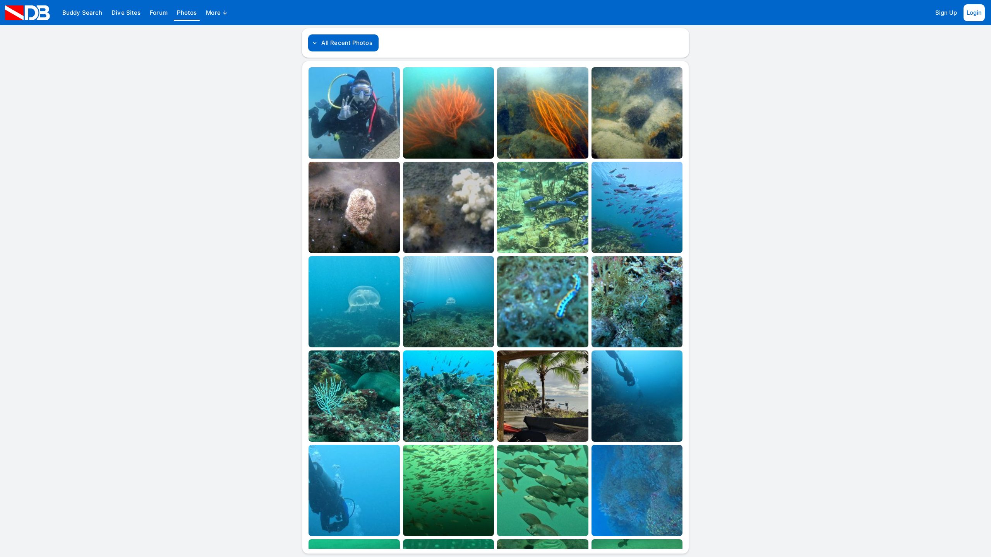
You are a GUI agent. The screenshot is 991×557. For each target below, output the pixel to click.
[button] (82, 13)
